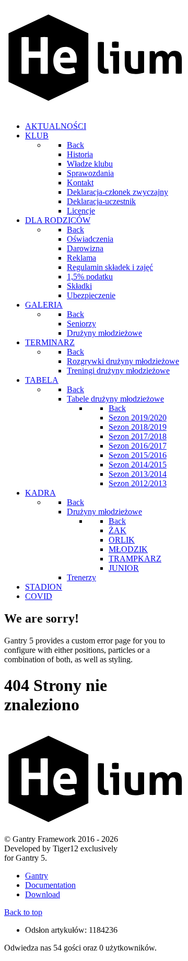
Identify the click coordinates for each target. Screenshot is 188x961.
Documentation (50, 885)
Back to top (23, 912)
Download (42, 894)
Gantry (36, 875)
